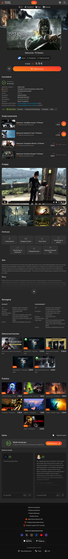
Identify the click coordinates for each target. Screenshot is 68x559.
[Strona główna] (6, 2)
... (55, 109)
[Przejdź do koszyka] (60, 2)
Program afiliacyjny (34, 513)
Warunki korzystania (34, 507)
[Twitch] (46, 535)
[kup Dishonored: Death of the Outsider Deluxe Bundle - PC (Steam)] (12, 343)
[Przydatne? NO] (29, 495)
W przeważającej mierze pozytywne (28, 103)
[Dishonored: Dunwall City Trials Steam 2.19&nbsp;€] (8, 134)
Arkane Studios (22, 95)
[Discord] (22, 535)
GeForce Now (12, 109)
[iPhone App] (27, 541)
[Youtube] (41, 535)
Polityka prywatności (34, 510)
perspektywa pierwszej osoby (32, 109)
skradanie (20, 109)
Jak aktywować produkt (24, 91)
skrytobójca (45, 109)
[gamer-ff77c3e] (6, 456)
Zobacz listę (21, 87)
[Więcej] (17, 473)
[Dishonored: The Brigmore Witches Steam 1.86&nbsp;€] (8, 144)
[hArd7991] (39, 456)
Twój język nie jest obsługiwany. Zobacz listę (30, 89)
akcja (51, 109)
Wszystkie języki (61, 435)
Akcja (19, 101)
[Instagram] (31, 535)
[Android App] (40, 541)
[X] (27, 535)
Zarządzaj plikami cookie (34, 547)
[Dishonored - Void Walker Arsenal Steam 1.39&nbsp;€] (8, 123)
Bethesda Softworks (23, 97)
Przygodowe (25, 101)
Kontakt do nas (34, 516)
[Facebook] (36, 535)
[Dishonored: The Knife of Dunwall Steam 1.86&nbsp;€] (8, 155)
